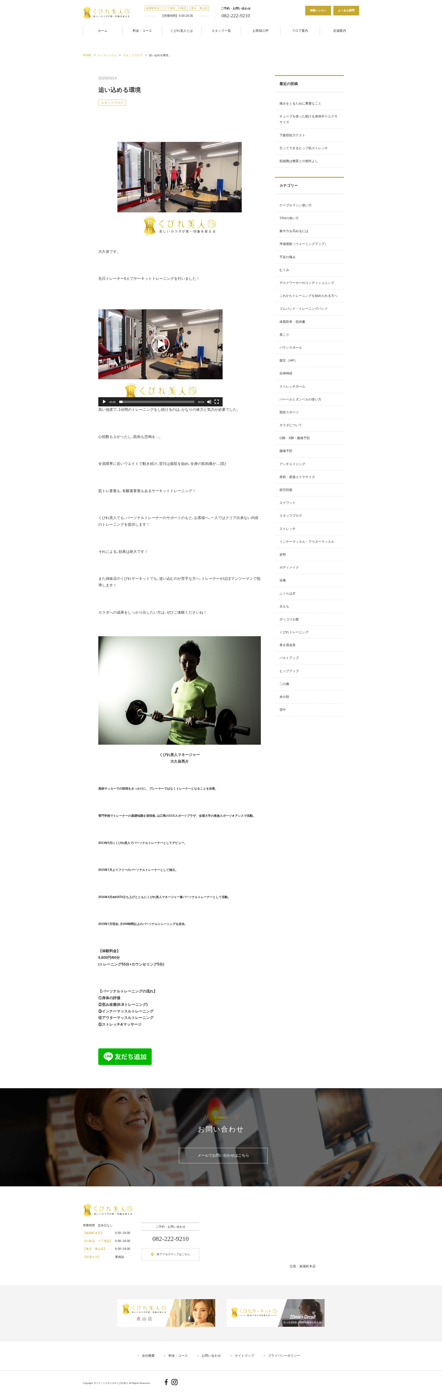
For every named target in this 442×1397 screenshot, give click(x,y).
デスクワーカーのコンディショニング (306, 283)
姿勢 (282, 554)
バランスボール (290, 347)
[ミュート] (209, 402)
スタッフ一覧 (221, 30)
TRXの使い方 (289, 218)
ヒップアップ (289, 671)
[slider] (156, 402)
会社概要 (148, 1355)
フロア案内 (300, 30)
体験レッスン (318, 10)
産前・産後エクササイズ (297, 477)
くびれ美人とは (181, 30)
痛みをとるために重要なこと (300, 103)
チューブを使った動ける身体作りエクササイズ (308, 119)
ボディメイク (289, 567)
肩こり (284, 334)
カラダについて (290, 425)
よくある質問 (346, 10)
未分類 (284, 697)
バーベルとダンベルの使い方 (300, 399)
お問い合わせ (211, 1355)
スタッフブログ (132, 55)
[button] (160, 344)
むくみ (284, 270)
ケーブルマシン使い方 (295, 205)
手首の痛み (287, 257)
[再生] (104, 402)
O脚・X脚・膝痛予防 (294, 438)
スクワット (287, 503)
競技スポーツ (289, 412)
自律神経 (285, 373)
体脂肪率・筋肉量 (292, 322)
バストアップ (289, 658)
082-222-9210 (235, 15)
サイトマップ (244, 1355)
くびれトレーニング (293, 632)
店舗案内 (339, 30)
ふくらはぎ (287, 593)
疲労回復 (285, 490)
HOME (87, 55)
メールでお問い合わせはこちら (223, 1155)
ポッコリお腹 (289, 619)
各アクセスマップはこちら (173, 1254)
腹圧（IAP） (288, 360)
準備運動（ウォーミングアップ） (303, 244)
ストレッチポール (292, 386)
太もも (284, 606)
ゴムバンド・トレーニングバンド (303, 308)
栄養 (282, 580)
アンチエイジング (292, 464)
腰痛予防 (285, 451)
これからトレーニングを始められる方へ (308, 295)
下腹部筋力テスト (292, 135)
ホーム (103, 30)
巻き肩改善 (287, 645)
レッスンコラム (107, 55)
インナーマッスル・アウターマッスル (306, 541)
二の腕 (284, 684)
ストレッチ (287, 529)
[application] (160, 344)
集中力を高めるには (293, 231)
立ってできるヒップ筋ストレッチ (303, 148)
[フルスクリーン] (216, 402)
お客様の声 (261, 30)
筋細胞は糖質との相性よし (298, 161)
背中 (282, 710)
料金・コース (142, 30)
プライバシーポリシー (284, 1355)
